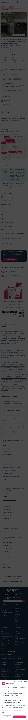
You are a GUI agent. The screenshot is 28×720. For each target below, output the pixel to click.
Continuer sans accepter (20, 681)
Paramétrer (7, 716)
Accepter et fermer (19, 716)
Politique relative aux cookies (9, 710)
